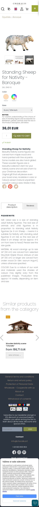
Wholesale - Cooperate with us (19, 388)
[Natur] (6, 96)
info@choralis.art (19, 441)
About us (19, 391)
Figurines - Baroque (11, 17)
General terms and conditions (19, 377)
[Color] (14, 96)
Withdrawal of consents (19, 399)
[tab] (12, 206)
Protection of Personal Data (19, 384)
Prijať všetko (19, 496)
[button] (35, 8)
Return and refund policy (19, 380)
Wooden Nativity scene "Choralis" (16, 344)
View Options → (15, 355)
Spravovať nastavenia (19, 501)
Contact (19, 395)
